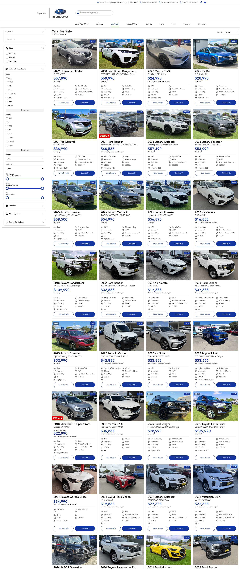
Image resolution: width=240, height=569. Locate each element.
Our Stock (115, 24)
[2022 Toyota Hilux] (215, 336)
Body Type (10, 164)
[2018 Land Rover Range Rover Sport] (121, 54)
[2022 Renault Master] (121, 336)
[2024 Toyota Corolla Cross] (74, 479)
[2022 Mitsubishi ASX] (215, 479)
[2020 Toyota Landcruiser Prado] (121, 550)
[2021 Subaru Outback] (168, 479)
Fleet (174, 24)
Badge (8, 154)
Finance (187, 24)
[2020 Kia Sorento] (168, 336)
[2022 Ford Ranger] (121, 265)
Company (202, 24)
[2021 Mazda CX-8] (121, 406)
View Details (64, 103)
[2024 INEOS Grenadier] (74, 550)
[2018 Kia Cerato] (215, 195)
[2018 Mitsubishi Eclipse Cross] (74, 406)
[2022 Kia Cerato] (168, 265)
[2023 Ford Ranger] (215, 265)
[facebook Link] (201, 2)
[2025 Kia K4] (215, 54)
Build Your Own (81, 24)
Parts (162, 24)
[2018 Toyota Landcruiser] (74, 265)
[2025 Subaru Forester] (215, 124)
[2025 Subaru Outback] (168, 124)
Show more (25, 110)
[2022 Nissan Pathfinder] (74, 54)
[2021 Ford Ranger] (121, 124)
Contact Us (85, 103)
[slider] (7, 178)
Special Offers (132, 24)
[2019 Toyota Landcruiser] (215, 406)
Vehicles (99, 24)
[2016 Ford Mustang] (168, 550)
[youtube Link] (204, 2)
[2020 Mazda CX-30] (168, 54)
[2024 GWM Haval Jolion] (121, 479)
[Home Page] (53, 13)
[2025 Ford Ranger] (168, 406)
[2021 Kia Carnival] (74, 124)
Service (149, 24)
